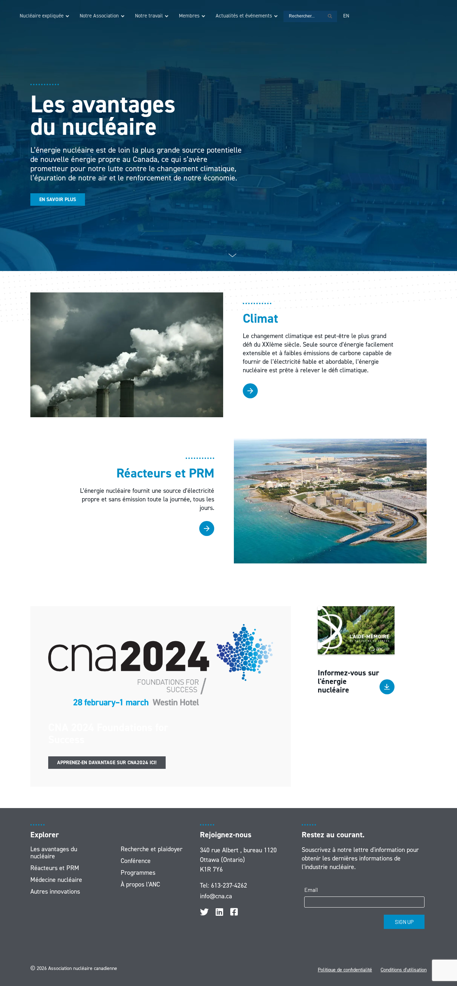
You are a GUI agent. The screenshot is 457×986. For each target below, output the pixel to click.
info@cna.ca (216, 896)
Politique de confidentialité (345, 969)
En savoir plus (57, 199)
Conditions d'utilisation (404, 969)
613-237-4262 (229, 885)
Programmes (138, 872)
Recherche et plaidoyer (151, 849)
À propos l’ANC (140, 884)
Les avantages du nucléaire (53, 852)
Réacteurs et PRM (54, 868)
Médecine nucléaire (56, 879)
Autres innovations (55, 891)
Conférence (136, 860)
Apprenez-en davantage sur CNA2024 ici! (107, 762)
